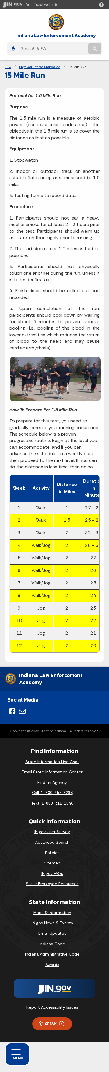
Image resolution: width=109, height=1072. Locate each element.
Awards (52, 964)
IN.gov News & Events (52, 922)
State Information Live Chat (52, 761)
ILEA (8, 67)
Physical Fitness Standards (39, 67)
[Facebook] (12, 711)
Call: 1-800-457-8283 (52, 792)
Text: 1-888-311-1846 (52, 803)
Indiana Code (52, 943)
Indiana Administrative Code (52, 954)
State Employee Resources (52, 883)
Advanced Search (52, 842)
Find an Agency (52, 782)
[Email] (22, 711)
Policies (52, 852)
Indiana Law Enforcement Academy (56, 35)
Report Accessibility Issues (52, 1007)
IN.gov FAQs (52, 873)
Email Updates (52, 933)
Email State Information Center (52, 772)
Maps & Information (52, 912)
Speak (51, 1023)
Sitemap (52, 863)
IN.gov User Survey (52, 831)
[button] (102, 4)
